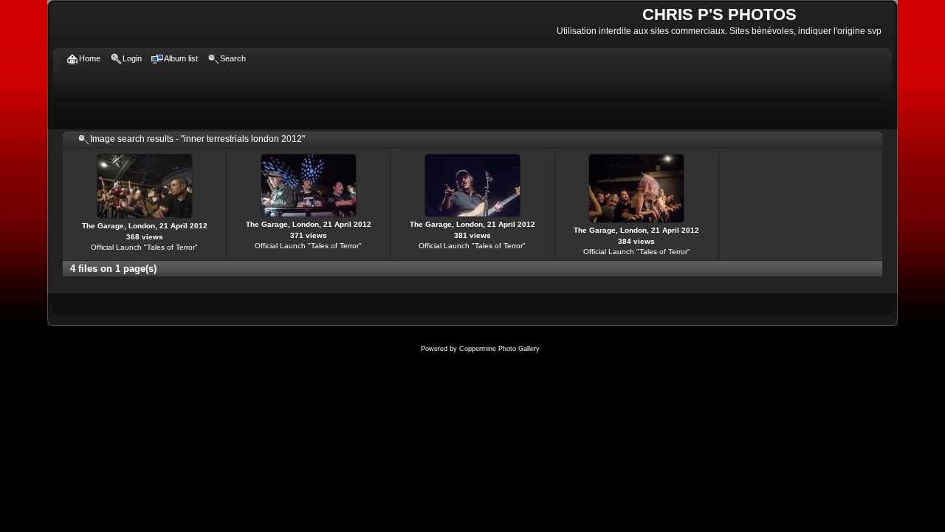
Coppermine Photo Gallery (499, 348)
